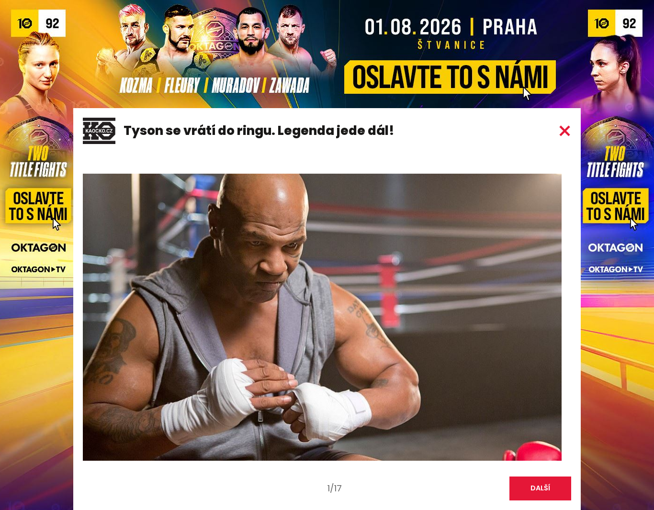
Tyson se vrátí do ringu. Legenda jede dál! (259, 130)
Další (540, 488)
